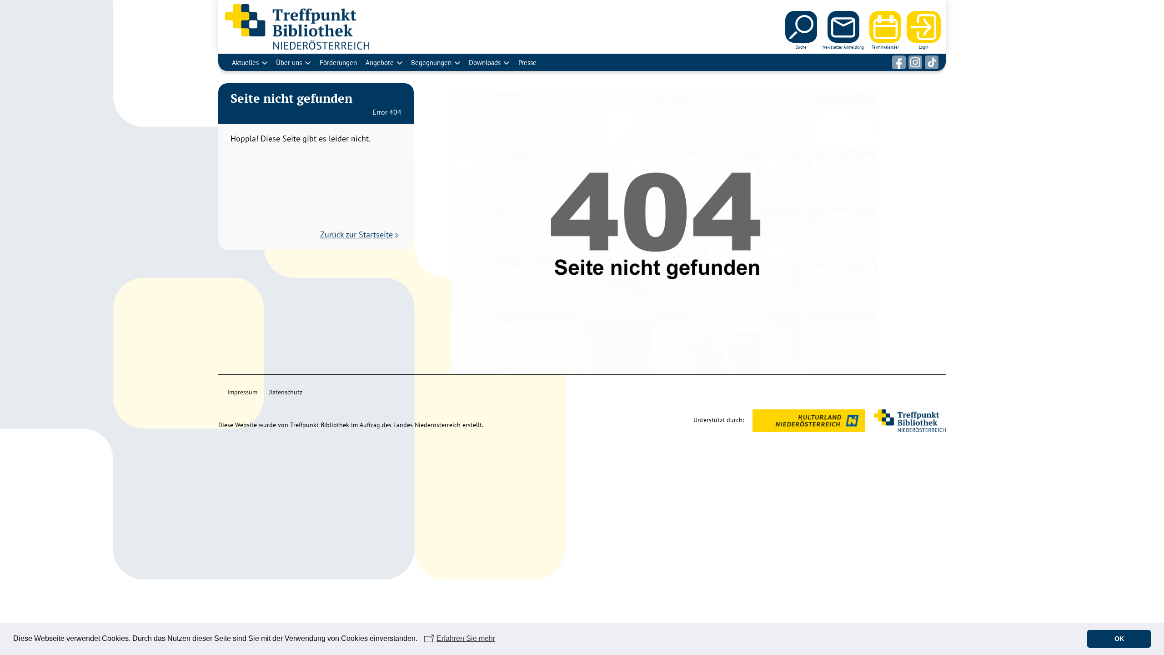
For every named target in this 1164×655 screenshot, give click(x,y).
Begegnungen (431, 62)
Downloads (485, 62)
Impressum (242, 392)
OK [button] (1119, 638)
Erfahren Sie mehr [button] (465, 638)
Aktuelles (245, 62)
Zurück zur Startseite (356, 234)
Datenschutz (285, 392)
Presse (527, 62)
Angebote (380, 62)
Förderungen (338, 62)
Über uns (289, 62)
